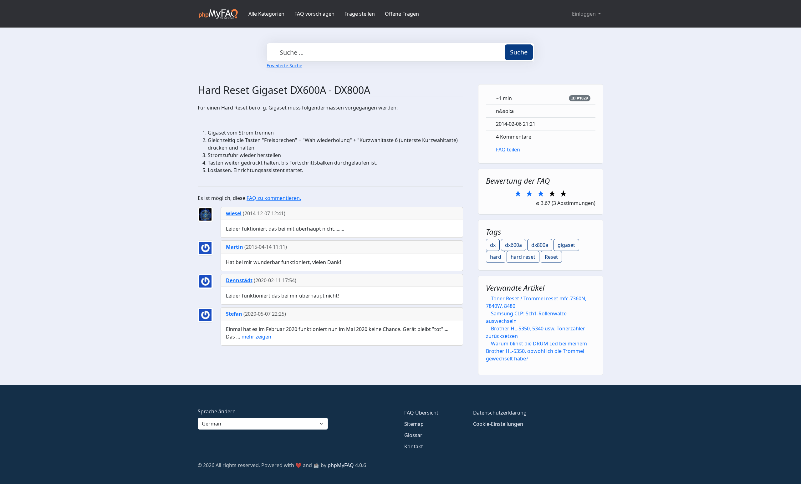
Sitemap (414, 423)
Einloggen (584, 13)
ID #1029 (579, 98)
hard (495, 256)
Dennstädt (239, 280)
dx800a (539, 245)
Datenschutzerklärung (500, 412)
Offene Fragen (402, 13)
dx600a (513, 245)
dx (493, 245)
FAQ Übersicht (421, 412)
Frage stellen (359, 13)
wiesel (234, 213)
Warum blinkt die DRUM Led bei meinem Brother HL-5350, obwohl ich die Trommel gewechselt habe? (536, 351)
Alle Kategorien (266, 13)
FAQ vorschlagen (314, 13)
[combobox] (400, 52)
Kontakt (413, 446)
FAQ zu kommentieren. (274, 198)
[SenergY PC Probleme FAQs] (218, 14)
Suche (519, 52)
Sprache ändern (217, 411)
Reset (551, 256)
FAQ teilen (508, 149)
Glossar (413, 435)
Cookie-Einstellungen (498, 423)
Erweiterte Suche (284, 66)
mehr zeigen (256, 336)
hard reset (523, 256)
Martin (234, 246)
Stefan (234, 313)
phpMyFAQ (341, 465)
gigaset (566, 245)
